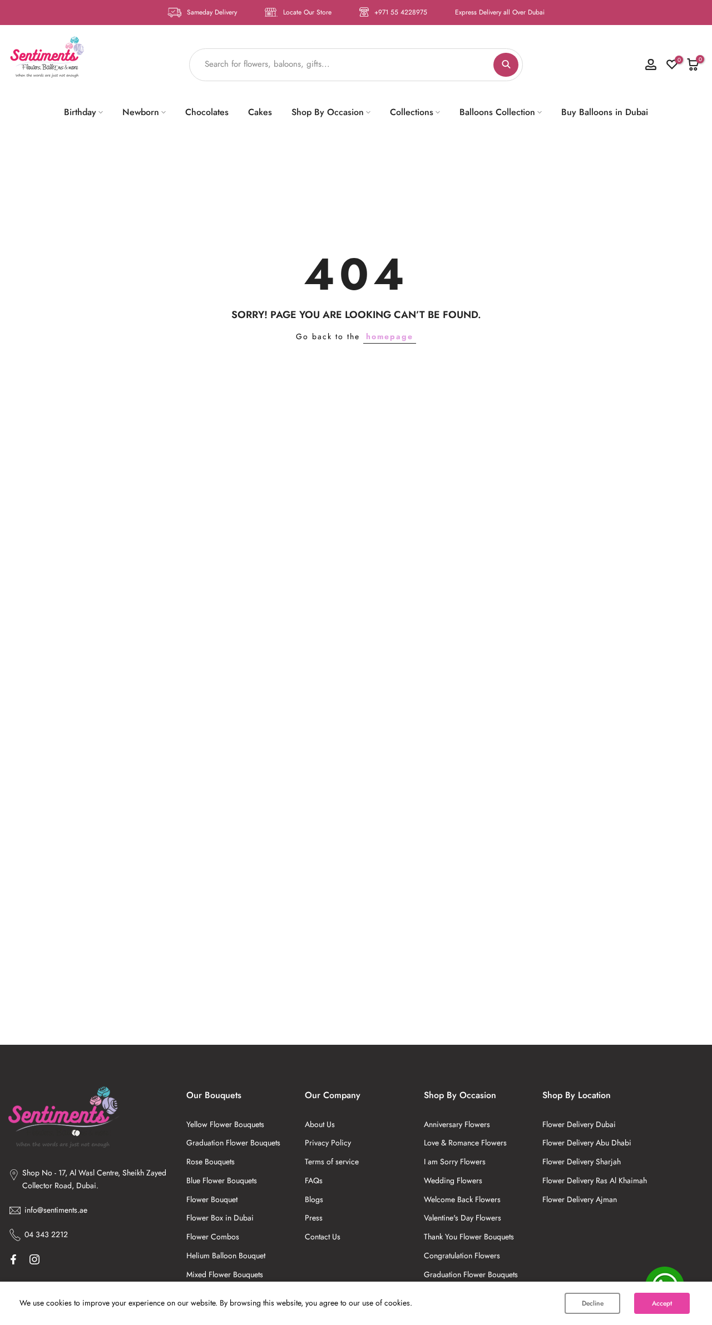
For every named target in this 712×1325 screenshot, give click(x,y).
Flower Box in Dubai (220, 1217)
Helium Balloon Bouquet (225, 1255)
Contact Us (322, 1236)
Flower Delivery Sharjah (581, 1161)
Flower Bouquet (212, 1199)
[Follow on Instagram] (34, 1259)
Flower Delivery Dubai (579, 1124)
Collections (411, 112)
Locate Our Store (307, 12)
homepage (389, 336)
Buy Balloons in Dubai (604, 112)
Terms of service (332, 1161)
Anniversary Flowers (457, 1124)
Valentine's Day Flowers (462, 1217)
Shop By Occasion (327, 112)
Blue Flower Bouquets (221, 1180)
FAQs (314, 1180)
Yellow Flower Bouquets (225, 1124)
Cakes (260, 112)
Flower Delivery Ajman (579, 1199)
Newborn (140, 112)
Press (314, 1217)
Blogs (314, 1199)
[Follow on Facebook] (13, 1259)
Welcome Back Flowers (462, 1199)
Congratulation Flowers (462, 1255)
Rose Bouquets (210, 1161)
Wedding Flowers (453, 1180)
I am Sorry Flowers (455, 1161)
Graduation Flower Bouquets (233, 1142)
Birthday (80, 112)
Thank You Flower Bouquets (469, 1236)
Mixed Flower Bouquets (224, 1274)
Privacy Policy (328, 1142)
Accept (662, 1303)
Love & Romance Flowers (465, 1142)
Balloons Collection (497, 112)
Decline (593, 1303)
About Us (320, 1124)
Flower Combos (212, 1236)
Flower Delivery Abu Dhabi (586, 1142)
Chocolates (207, 112)
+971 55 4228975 (400, 12)
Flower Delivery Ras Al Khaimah (594, 1180)
